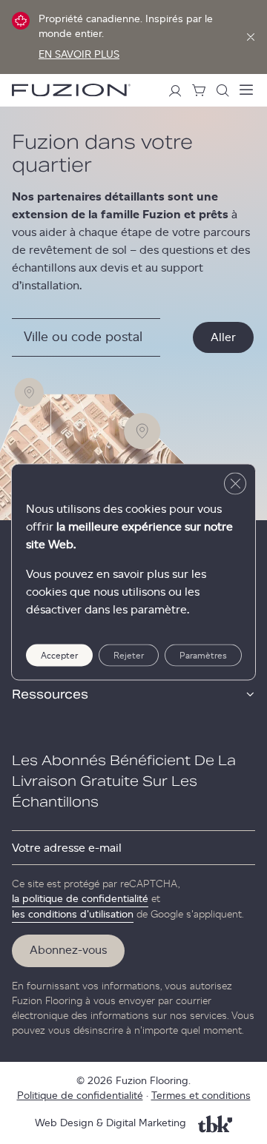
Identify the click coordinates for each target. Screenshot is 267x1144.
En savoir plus (79, 55)
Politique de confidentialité (80, 1096)
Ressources (50, 694)
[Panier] (199, 90)
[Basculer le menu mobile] (246, 90)
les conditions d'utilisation (73, 914)
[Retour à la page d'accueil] (71, 90)
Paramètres (203, 655)
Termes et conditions (201, 1096)
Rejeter (128, 655)
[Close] (250, 37)
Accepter (59, 655)
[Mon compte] (175, 90)
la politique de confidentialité (80, 899)
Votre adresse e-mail (67, 848)
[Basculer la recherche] (222, 90)
